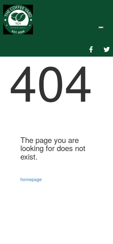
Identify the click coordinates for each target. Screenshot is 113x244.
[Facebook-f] (91, 49)
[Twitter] (106, 49)
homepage (31, 179)
